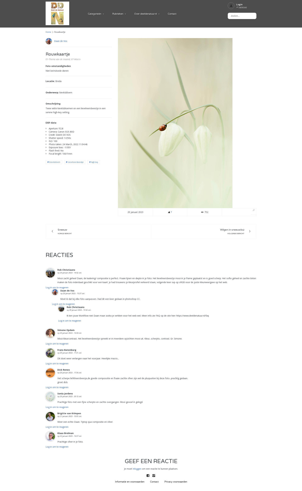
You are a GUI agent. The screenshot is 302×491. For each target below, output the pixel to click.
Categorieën (94, 13)
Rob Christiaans (66, 269)
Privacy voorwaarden (175, 481)
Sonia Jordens (65, 393)
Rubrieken (117, 13)
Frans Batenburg (66, 349)
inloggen (137, 468)
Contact (172, 13)
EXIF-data (51, 122)
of (241, 7)
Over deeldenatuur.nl (145, 13)
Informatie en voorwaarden (129, 481)
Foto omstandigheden (58, 66)
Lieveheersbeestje (76, 162)
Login (239, 4)
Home (48, 32)
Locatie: (50, 81)
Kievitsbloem (54, 162)
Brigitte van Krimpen (69, 413)
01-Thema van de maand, (58, 59)
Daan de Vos (60, 41)
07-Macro (76, 59)
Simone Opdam (66, 330)
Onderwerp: (52, 92)
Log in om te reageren (57, 287)
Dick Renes (63, 369)
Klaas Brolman (65, 433)
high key (94, 162)
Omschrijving (53, 103)
